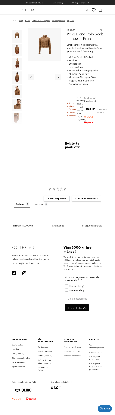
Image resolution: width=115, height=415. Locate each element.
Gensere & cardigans (41, 20)
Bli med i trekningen (77, 307)
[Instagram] (24, 273)
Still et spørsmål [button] (58, 198)
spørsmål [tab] (39, 204)
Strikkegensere (58, 20)
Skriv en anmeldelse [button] (88, 198)
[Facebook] (14, 273)
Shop (21, 20)
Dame (27, 20)
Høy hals (70, 20)
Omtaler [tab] (20, 204)
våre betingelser (70, 269)
